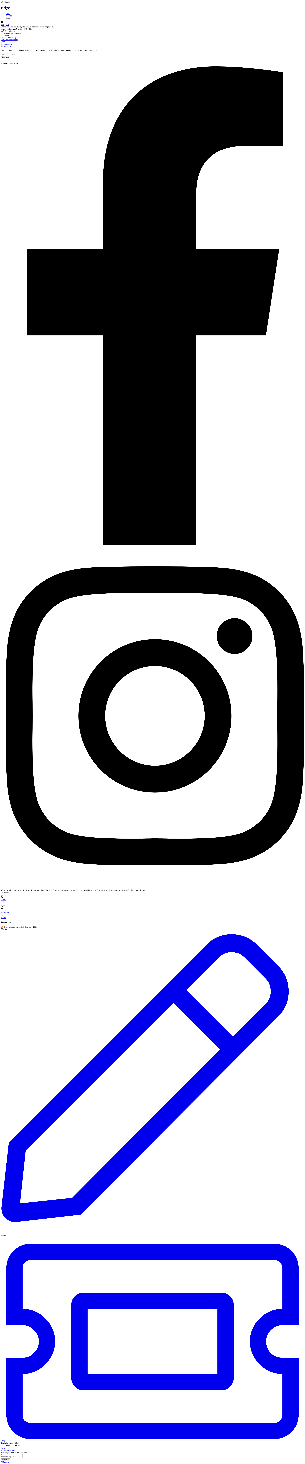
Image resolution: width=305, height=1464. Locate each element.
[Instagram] (155, 886)
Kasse (3, 1448)
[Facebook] (155, 544)
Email (4, 54)
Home (8, 14)
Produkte (9, 16)
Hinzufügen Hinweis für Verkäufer (14, 1452)
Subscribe (5, 57)
